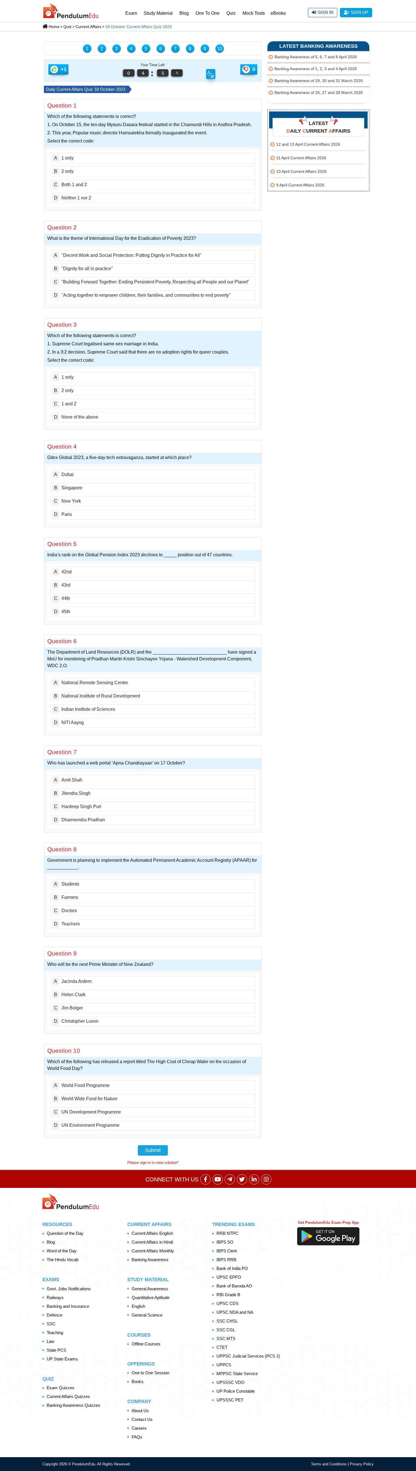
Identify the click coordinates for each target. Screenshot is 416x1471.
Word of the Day (62, 1250)
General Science (147, 1315)
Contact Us (142, 1419)
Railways (55, 1297)
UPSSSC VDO (230, 1382)
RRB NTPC (227, 1233)
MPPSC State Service (237, 1373)
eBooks (278, 13)
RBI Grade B (228, 1294)
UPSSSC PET (229, 1399)
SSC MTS (225, 1338)
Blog (184, 13)
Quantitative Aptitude (151, 1297)
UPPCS (223, 1364)
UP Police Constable (235, 1391)
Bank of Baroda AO (234, 1285)
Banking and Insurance (68, 1306)
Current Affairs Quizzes (68, 1396)
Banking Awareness (150, 1259)
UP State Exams (62, 1358)
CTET (222, 1347)
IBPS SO (224, 1242)
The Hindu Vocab (62, 1259)
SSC (51, 1323)
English (138, 1306)
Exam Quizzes (60, 1387)
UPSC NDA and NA (234, 1312)
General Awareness (150, 1288)
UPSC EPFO (228, 1277)
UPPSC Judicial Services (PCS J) (248, 1356)
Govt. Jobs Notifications (69, 1288)
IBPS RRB (226, 1259)
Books (137, 1381)
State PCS (56, 1350)
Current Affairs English (152, 1233)
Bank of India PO (232, 1268)
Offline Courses (146, 1343)
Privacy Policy (362, 1464)
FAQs (137, 1437)
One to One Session (150, 1372)
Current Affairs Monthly (153, 1250)
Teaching (55, 1332)
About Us (140, 1410)
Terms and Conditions (329, 1464)
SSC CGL (225, 1329)
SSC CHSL (227, 1321)
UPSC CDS (227, 1303)
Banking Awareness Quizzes (73, 1405)
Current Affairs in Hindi (152, 1242)
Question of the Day (65, 1233)
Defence (54, 1315)
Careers (139, 1428)
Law (50, 1341)
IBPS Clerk (226, 1250)
